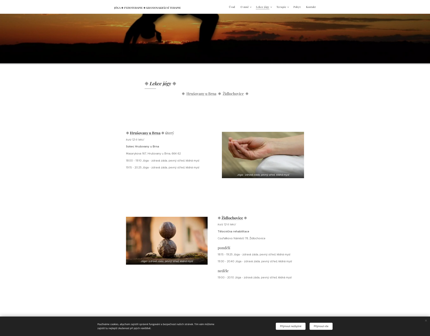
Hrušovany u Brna (201, 93)
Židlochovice (233, 93)
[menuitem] (233, 7)
